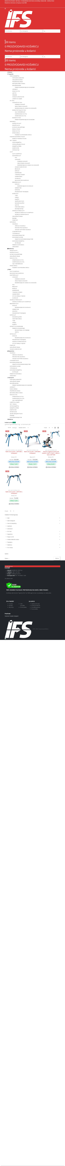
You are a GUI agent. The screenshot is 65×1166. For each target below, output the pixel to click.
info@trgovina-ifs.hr (16, 573)
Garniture (9, 526)
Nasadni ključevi (19, 203)
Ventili (17, 332)
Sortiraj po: (14, 427)
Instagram (16, 616)
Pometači (15, 220)
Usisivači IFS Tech (17, 102)
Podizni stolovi (10, 422)
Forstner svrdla (19, 207)
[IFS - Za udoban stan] (18, 18)
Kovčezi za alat (16, 123)
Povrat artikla (23, 607)
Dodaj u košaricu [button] (14, 467)
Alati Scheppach (17, 153)
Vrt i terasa (13, 140)
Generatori (18, 188)
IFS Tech (12, 100)
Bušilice (17, 171)
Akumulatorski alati (18, 210)
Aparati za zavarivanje (16, 326)
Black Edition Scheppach (22, 180)
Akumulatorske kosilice (22, 214)
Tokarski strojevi (20, 174)
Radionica (12, 121)
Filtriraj (57, 558)
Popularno (9, 542)
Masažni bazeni (16, 85)
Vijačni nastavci (19, 201)
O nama (11, 603)
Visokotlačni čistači (18, 97)
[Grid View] (55, 427)
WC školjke (18, 243)
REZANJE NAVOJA (19, 208)
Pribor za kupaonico (18, 244)
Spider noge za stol (20, 116)
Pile (16, 157)
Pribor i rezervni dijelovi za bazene (24, 87)
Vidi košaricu (30, 46)
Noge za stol (16, 91)
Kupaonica (13, 222)
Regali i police (16, 129)
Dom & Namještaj (14, 76)
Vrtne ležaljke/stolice (18, 144)
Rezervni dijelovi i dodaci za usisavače (25, 108)
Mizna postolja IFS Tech (19, 110)
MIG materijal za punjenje (22, 330)
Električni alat (16, 155)
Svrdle (17, 197)
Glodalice (18, 178)
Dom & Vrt (11, 377)
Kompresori (18, 172)
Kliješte (17, 199)
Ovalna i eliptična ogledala (23, 229)
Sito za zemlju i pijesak (18, 296)
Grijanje (14, 95)
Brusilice (17, 169)
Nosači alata (16, 125)
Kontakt (11, 605)
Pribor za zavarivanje (18, 328)
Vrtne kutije (15, 150)
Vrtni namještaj (16, 142)
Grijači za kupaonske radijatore (24, 239)
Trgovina (11, 74)
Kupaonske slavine (17, 237)
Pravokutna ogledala (21, 227)
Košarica (11, 419)
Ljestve (14, 93)
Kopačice (17, 189)
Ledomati (15, 89)
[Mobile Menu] (5, 8)
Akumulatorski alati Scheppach (24, 212)
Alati (11, 152)
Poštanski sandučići (18, 78)
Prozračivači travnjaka (21, 191)
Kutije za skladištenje (18, 127)
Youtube (11, 616)
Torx (16, 195)
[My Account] (6, 34)
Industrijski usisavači (21, 106)
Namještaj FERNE (16, 146)
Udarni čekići (18, 176)
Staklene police (16, 231)
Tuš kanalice (16, 233)
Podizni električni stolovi (17, 136)
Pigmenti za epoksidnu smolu (23, 134)
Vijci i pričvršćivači (20, 112)
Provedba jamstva (35, 607)
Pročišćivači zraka (17, 81)
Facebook (7, 616)
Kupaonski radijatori (18, 235)
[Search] (44, 31)
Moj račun (11, 607)
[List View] (58, 427)
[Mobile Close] (1, 641)
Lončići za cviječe (17, 98)
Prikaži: (45, 427)
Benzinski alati (16, 182)
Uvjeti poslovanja (35, 603)
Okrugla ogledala (20, 226)
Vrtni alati (13, 334)
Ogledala (15, 224)
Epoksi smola (16, 133)
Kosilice (17, 184)
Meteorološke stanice (18, 83)
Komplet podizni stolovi (19, 138)
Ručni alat (15, 193)
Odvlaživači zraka (17, 79)
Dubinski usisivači (20, 104)
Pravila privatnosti (35, 605)
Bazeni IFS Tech (16, 117)
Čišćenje (12, 415)
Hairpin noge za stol (21, 114)
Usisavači (17, 159)
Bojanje (14, 218)
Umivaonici (15, 246)
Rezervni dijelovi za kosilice (25, 186)
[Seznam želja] (32, 38)
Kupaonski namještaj (18, 241)
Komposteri (15, 148)
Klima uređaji (13, 389)
